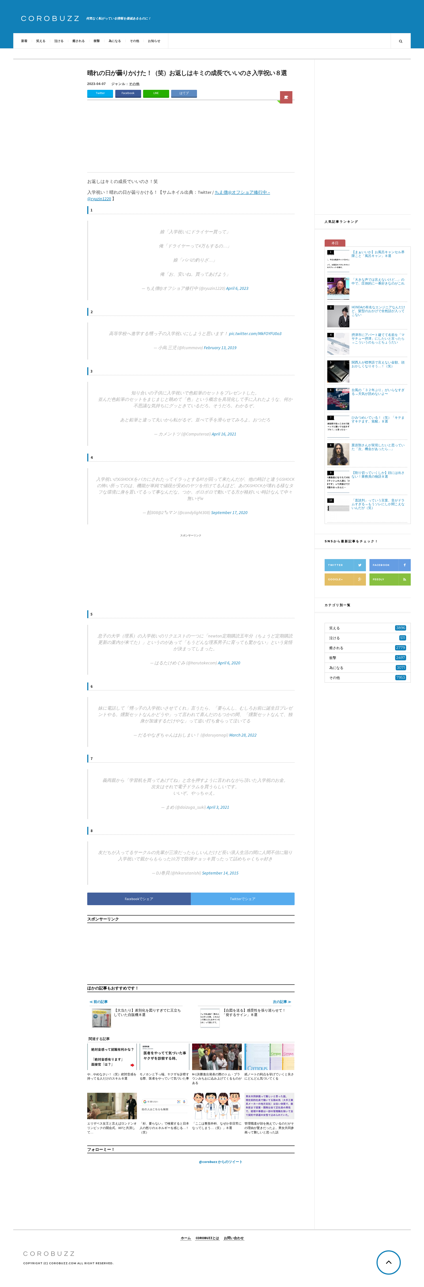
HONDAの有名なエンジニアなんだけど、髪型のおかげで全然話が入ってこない (378, 311)
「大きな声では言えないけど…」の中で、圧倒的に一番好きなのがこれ (378, 281)
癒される (78, 41)
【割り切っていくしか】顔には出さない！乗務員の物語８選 (378, 475)
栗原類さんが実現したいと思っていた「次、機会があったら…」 (378, 447)
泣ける (59, 41)
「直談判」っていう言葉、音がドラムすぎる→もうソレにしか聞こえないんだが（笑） (378, 504)
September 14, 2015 (220, 873)
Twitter (100, 93)
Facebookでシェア (139, 899)
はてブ (184, 93)
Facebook (128, 93)
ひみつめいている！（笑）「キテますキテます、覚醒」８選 (378, 419)
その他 (134, 41)
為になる (115, 41)
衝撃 (97, 41)
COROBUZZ (51, 18)
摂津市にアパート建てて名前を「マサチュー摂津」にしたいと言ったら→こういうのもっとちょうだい (378, 338)
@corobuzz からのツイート (221, 1161)
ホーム (185, 1238)
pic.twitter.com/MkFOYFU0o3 (255, 333)
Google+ (335, 579)
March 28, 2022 (243, 735)
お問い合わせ (233, 1238)
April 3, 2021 (218, 807)
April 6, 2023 (237, 288)
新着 (24, 41)
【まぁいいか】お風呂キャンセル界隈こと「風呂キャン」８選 (378, 254)
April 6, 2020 (229, 662)
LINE (156, 93)
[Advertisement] (191, 139)
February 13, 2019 (220, 347)
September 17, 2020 (229, 512)
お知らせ (154, 41)
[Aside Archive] (286, 97)
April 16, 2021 (224, 434)
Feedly (378, 579)
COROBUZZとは (207, 1238)
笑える (40, 41)
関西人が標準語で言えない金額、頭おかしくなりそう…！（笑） (378, 364)
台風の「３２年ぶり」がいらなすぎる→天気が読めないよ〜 (378, 392)
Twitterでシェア (243, 899)
